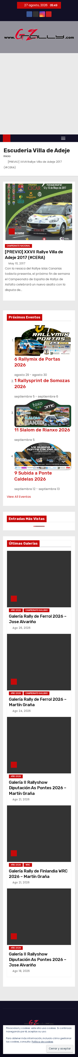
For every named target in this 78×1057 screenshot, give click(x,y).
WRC (28, 864)
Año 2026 (16, 610)
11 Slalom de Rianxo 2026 (42, 430)
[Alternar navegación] (63, 138)
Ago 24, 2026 (21, 711)
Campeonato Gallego (37, 610)
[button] (71, 138)
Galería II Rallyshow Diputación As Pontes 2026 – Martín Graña (37, 788)
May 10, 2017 (17, 263)
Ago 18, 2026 (21, 971)
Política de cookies (42, 1041)
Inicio (7, 156)
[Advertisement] (39, 94)
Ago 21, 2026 (21, 799)
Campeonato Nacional (18, 245)
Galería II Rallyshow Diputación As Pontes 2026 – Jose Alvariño (37, 960)
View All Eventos (19, 497)
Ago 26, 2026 (21, 628)
